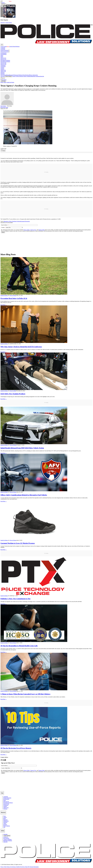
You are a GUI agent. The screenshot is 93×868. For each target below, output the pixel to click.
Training (2, 67)
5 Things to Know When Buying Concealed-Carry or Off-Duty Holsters (25, 694)
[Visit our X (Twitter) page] (2, 760)
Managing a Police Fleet (9, 221)
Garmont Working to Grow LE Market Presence (18, 543)
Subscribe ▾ (3, 4)
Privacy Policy (4, 866)
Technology (3, 65)
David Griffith (13, 390)
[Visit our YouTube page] (5, 760)
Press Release (20, 76)
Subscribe (3, 22)
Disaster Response (4, 50)
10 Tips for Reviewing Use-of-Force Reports (16, 748)
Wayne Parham (13, 295)
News (10, 1)
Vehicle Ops (3, 70)
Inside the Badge (10, 82)
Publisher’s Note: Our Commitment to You (15, 599)
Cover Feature (6, 1)
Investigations (3, 53)
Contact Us (14, 76)
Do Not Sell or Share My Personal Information (29, 866)
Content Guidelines (27, 76)
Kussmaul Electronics (25, 221)
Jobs (37, 75)
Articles (13, 1)
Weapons (2, 72)
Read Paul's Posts (4, 107)
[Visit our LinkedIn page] (4, 760)
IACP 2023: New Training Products (13, 394)
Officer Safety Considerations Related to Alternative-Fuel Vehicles (24, 495)
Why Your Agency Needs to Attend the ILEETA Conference (21, 347)
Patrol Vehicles (17, 221)
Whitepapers (16, 75)
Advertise (3, 76)
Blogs (7, 75)
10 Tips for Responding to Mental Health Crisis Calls (19, 646)
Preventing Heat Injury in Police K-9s (14, 298)
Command (3, 47)
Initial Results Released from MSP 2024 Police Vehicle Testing (22, 448)
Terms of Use (10, 866)
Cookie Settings (8, 76)
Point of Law (3, 57)
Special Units (3, 62)
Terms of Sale (16, 866)
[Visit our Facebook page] (1, 760)
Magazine (11, 75)
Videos (16, 1)
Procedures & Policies (5, 60)
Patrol (2, 55)
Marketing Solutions (35, 76)
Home (2, 82)
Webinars (20, 1)
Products (27, 75)
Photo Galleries (32, 75)
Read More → (4, 304)
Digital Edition (9, 22)
